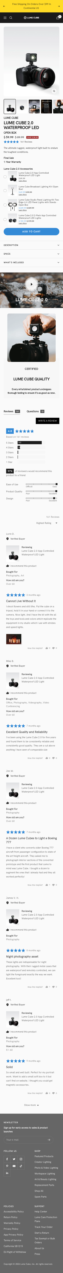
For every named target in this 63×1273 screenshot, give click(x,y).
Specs (7, 254)
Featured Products (44, 1156)
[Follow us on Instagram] (20, 1159)
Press (37, 1254)
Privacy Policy (11, 1228)
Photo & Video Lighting (46, 1167)
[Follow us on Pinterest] (7, 1166)
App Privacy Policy (13, 1234)
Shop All (39, 1190)
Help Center (41, 1211)
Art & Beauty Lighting (45, 1179)
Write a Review (47, 420)
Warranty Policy (12, 1223)
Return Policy (10, 1217)
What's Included (14, 262)
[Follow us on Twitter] (14, 1159)
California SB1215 (13, 1246)
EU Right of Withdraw (15, 1252)
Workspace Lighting (45, 1173)
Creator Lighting (43, 1162)
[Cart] (57, 17)
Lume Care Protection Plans (46, 1219)
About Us (39, 1248)
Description (11, 245)
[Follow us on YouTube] (14, 1166)
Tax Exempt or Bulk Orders (45, 1240)
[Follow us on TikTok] (20, 1166)
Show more (30, 1105)
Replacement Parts (44, 1185)
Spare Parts (40, 1196)
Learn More (23, 181)
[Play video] (31, 284)
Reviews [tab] (11, 411)
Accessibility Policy (14, 1211)
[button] (18, 142)
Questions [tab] (35, 411)
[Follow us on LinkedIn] (7, 1173)
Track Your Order (44, 1227)
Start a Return (42, 1232)
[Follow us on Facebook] (7, 1159)
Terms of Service (12, 1240)
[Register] (49, 1140)
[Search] (10, 17)
